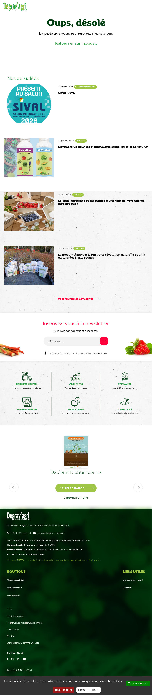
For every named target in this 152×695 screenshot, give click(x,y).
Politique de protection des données (24, 623)
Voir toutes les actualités (76, 299)
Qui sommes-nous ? (133, 580)
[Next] (138, 487)
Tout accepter (138, 683)
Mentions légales (15, 616)
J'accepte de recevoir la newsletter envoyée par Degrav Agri (78, 353)
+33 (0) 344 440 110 (21, 533)
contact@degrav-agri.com (51, 533)
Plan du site (13, 630)
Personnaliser (88, 689)
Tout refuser (63, 689)
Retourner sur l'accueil (76, 43)
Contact (127, 588)
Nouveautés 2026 (15, 580)
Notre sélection (14, 588)
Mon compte (13, 596)
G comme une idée (29, 643)
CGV (9, 609)
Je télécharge (87, 488)
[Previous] (14, 487)
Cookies (11, 636)
